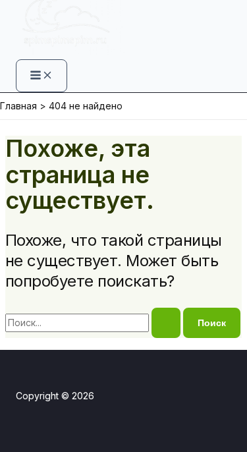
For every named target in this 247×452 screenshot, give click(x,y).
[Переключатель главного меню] (41, 75)
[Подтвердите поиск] (165, 323)
